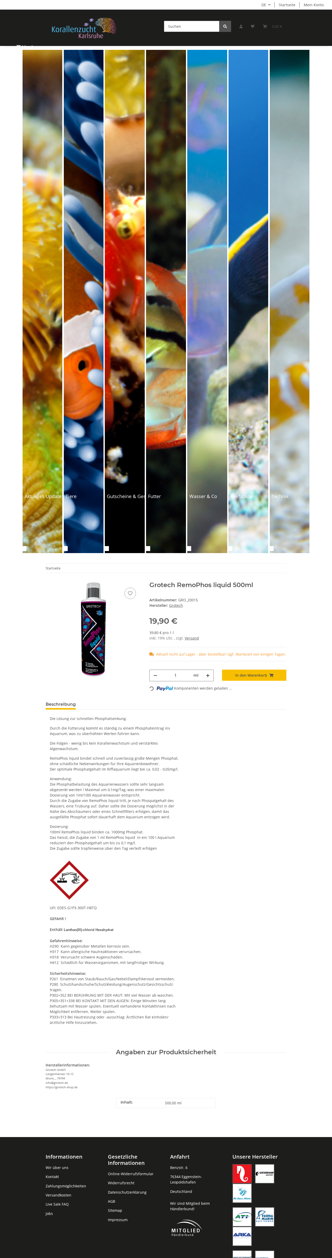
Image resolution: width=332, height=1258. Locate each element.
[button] (241, 26)
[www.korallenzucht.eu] (84, 27)
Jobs (49, 1213)
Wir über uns (57, 1167)
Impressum (118, 1219)
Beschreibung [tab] (61, 704)
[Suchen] (225, 26)
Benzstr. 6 (179, 1167)
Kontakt (52, 1176)
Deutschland (181, 1191)
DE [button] (263, 4)
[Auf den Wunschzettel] (130, 593)
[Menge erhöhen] (207, 675)
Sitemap (115, 1210)
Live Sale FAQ (57, 1204)
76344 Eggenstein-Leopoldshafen (186, 1179)
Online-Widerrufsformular (131, 1173)
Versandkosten (58, 1195)
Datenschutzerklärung (127, 1192)
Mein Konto (314, 4)
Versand (192, 638)
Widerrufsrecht (121, 1182)
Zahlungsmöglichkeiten (66, 1186)
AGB (111, 1201)
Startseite (287, 4)
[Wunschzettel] (253, 26)
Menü (27, 47)
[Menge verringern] (155, 675)
